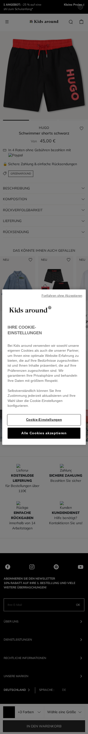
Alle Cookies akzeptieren (43, 433)
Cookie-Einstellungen (44, 420)
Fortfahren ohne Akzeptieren (62, 295)
